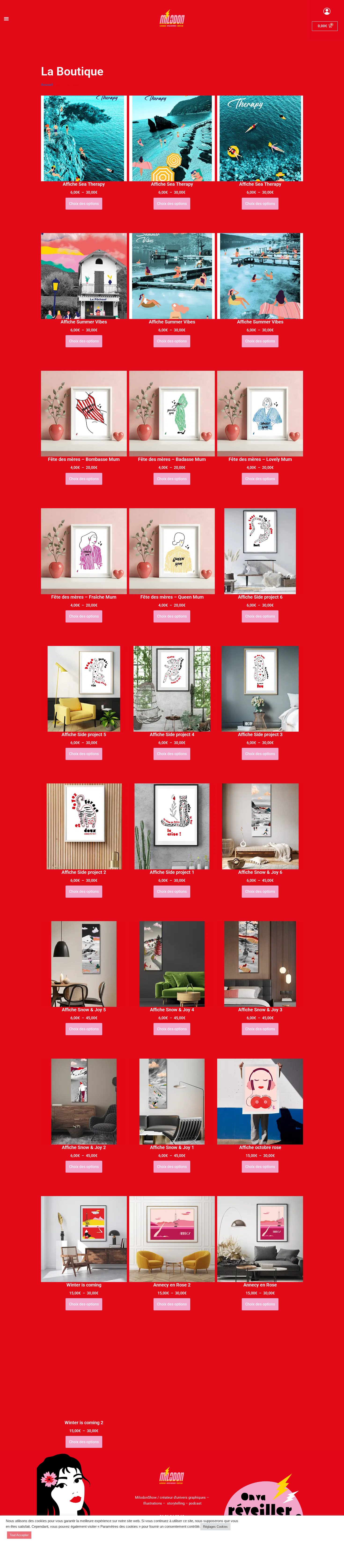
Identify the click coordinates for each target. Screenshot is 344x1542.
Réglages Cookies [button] (215, 1526)
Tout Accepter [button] (19, 1535)
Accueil (47, 84)
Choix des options (84, 203)
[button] (6, 19)
